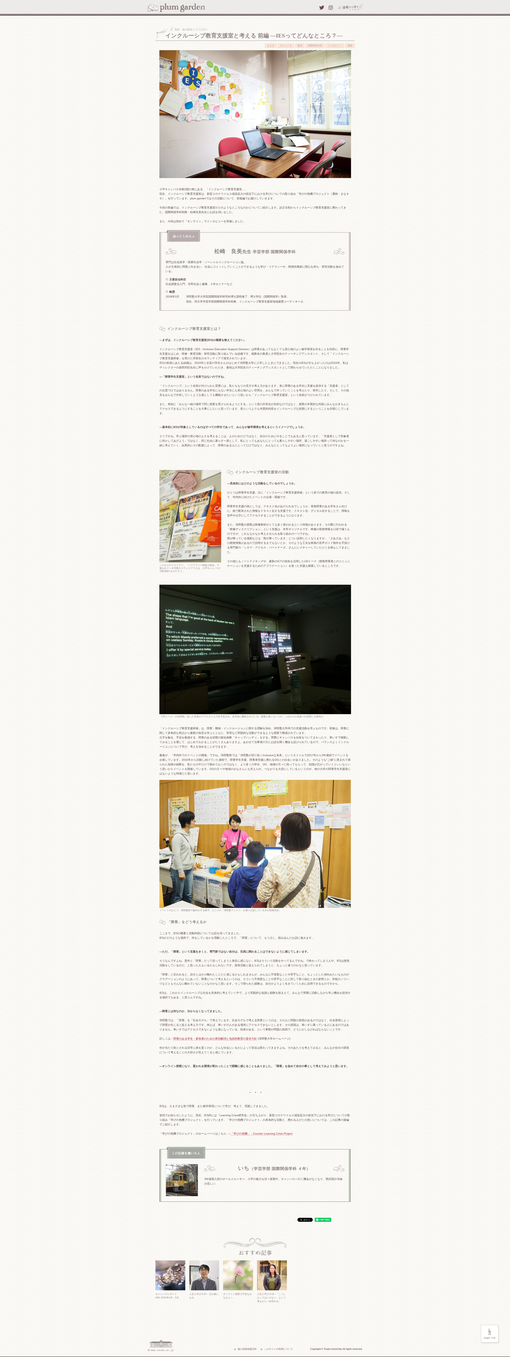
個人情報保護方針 (247, 1349)
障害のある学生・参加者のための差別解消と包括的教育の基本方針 (215, 1038)
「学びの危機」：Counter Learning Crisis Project (261, 1133)
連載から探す (350, 7)
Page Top (490, 1334)
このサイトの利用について (278, 1349)
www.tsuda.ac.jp (160, 1345)
